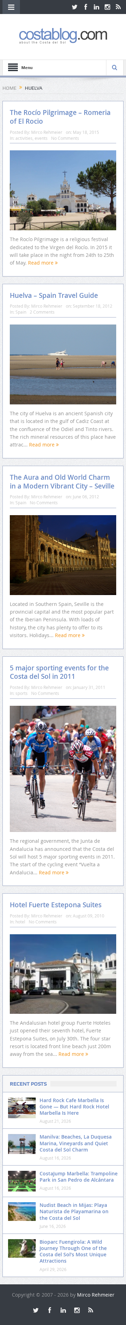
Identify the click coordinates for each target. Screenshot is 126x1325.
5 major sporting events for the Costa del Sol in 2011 (59, 672)
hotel (20, 921)
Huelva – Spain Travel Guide (54, 295)
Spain (20, 312)
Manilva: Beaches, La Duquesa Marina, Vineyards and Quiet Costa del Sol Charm (76, 1143)
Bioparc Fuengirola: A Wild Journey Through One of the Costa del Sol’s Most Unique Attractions (73, 1251)
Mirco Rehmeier (46, 132)
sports (21, 693)
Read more (41, 262)
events (41, 138)
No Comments (65, 138)
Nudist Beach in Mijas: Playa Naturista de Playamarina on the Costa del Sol (74, 1211)
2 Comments (42, 312)
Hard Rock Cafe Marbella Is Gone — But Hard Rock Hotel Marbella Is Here (74, 1106)
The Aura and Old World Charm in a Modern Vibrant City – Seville (62, 482)
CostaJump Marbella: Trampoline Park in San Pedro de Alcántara (79, 1176)
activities (24, 138)
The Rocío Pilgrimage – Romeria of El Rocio (60, 117)
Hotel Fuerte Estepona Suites (56, 904)
